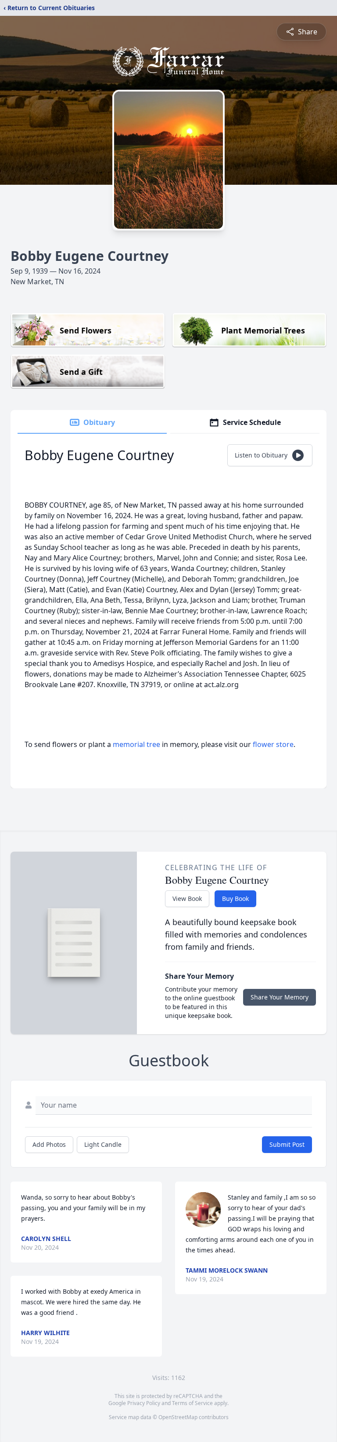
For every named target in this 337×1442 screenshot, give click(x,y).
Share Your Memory (279, 997)
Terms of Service (192, 1403)
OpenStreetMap (177, 1417)
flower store (273, 744)
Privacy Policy (143, 1403)
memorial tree (136, 744)
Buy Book (235, 898)
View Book (187, 898)
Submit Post (287, 1144)
